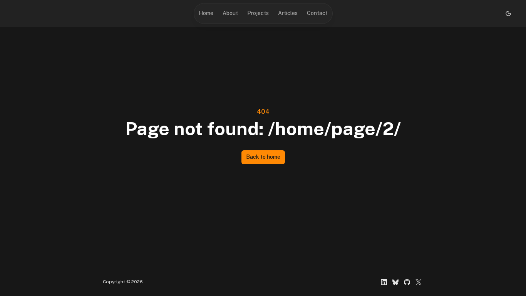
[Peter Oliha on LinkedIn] (384, 282)
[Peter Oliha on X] (418, 282)
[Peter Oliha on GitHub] (407, 282)
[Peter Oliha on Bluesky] (395, 282)
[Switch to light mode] (508, 13)
